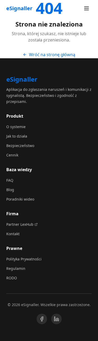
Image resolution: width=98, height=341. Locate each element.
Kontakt (13, 233)
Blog (10, 189)
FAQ (9, 180)
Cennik (12, 155)
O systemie (16, 126)
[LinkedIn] (56, 319)
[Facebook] (42, 319)
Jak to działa (16, 136)
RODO (11, 277)
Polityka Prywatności (24, 258)
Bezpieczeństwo (20, 145)
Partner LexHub (19, 224)
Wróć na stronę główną (52, 54)
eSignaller (19, 8)
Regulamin (15, 268)
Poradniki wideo (20, 199)
